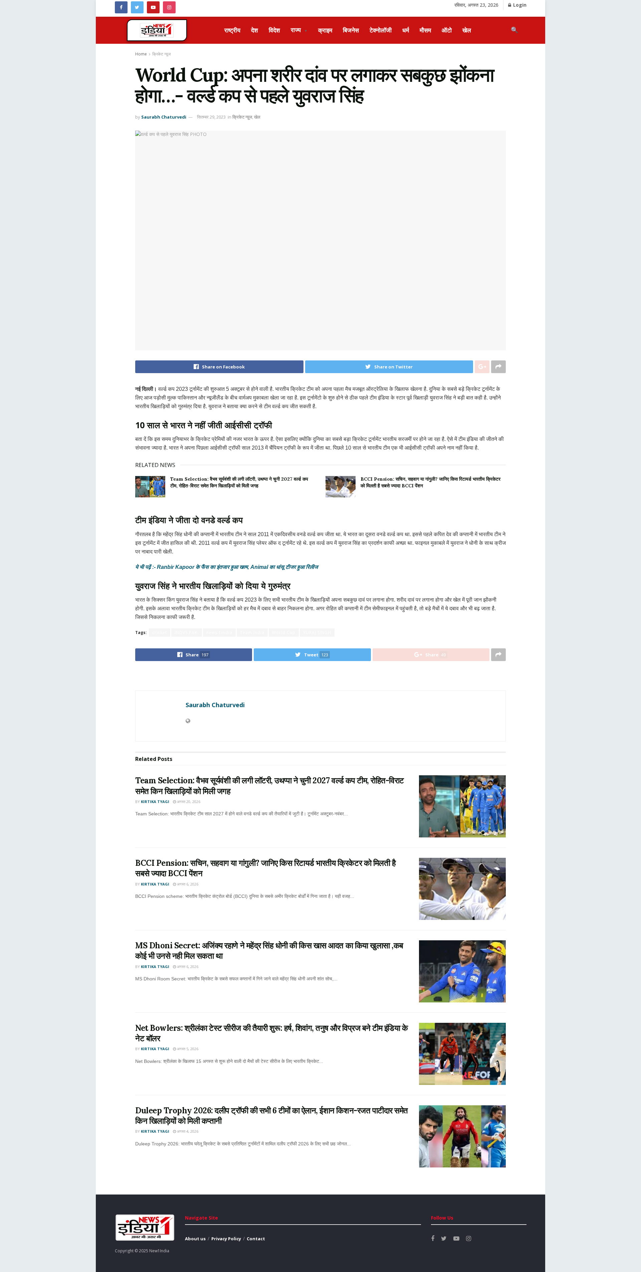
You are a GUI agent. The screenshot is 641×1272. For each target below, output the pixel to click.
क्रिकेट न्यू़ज (161, 54)
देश (254, 30)
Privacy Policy (226, 1239)
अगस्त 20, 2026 (188, 801)
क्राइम (325, 30)
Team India (252, 632)
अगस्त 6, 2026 (187, 884)
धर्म (405, 30)
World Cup (283, 632)
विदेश (274, 30)
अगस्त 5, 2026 (187, 1048)
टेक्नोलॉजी (381, 30)
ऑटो (447, 30)
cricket (159, 632)
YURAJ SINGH (317, 632)
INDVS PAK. (187, 632)
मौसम (425, 30)
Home (141, 54)
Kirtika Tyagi (155, 801)
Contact (256, 1239)
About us (195, 1239)
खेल (466, 30)
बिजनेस (351, 30)
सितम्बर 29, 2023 (211, 117)
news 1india (219, 632)
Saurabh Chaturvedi (163, 117)
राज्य (299, 30)
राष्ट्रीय (232, 30)
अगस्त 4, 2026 (187, 1131)
